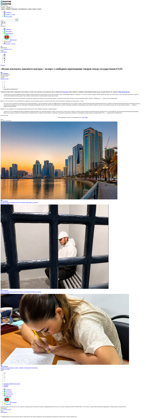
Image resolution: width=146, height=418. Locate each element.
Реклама (3, 65)
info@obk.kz (4, 52)
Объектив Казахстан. (124, 92)
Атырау (34, 9)
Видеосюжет (13, 39)
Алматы (3, 9)
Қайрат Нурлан (5, 78)
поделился (65, 92)
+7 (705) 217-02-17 (6, 409)
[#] (6, 2)
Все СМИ (84, 117)
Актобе (39, 9)
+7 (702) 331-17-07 (7, 49)
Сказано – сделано (10, 14)
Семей (29, 9)
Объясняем (8, 396)
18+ (2, 24)
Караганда (14, 9)
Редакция (6, 385)
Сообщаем (8, 12)
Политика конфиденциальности (12, 383)
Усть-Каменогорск (22, 9)
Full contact (8, 41)
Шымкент (8, 9)
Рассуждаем (8, 16)
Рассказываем (9, 33)
